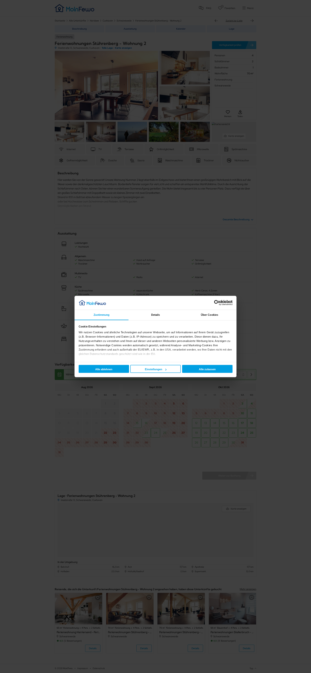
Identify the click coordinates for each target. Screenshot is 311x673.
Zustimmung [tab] (102, 314)
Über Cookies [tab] (209, 314)
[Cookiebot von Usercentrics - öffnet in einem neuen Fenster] (217, 302)
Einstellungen (153, 369)
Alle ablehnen (103, 369)
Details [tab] (155, 314)
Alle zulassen (207, 369)
